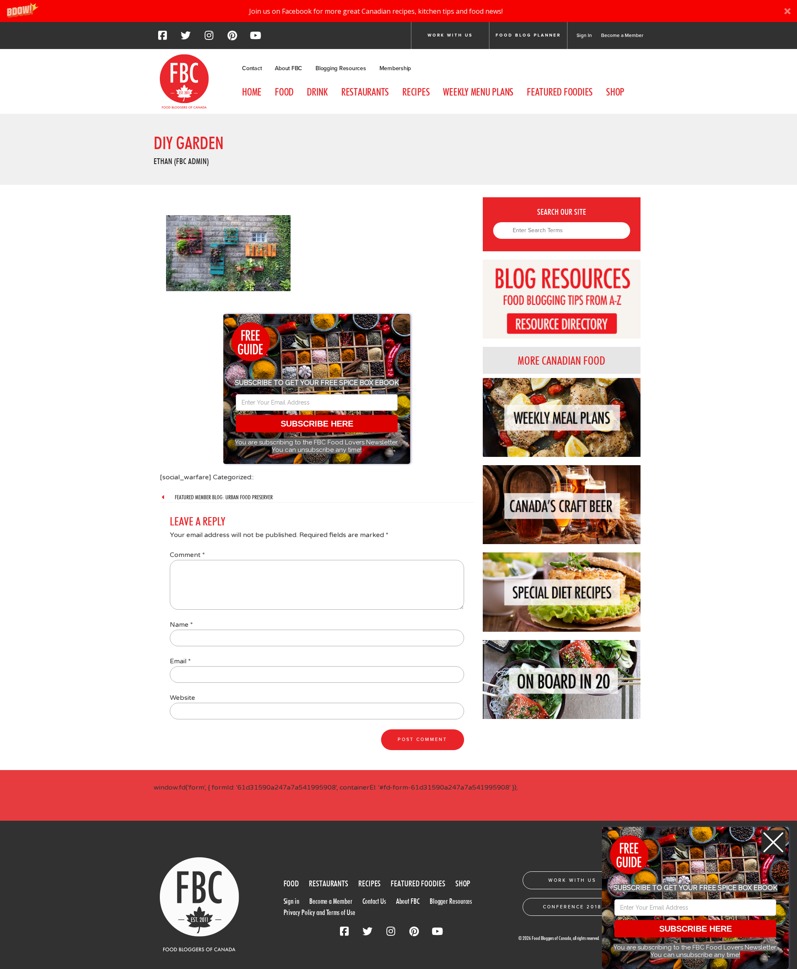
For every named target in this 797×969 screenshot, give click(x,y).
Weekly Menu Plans (478, 92)
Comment (187, 555)
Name (181, 625)
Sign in (291, 901)
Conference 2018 (572, 907)
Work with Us (450, 35)
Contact (252, 68)
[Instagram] (208, 37)
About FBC (288, 68)
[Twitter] (185, 37)
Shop (615, 92)
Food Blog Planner (528, 35)
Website (182, 698)
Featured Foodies (560, 92)
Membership (395, 68)
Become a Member (622, 35)
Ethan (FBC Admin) (181, 161)
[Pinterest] (232, 37)
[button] (398, 11)
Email (180, 661)
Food (284, 92)
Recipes (416, 92)
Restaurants (365, 92)
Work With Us (572, 880)
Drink (317, 92)
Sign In (584, 35)
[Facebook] (162, 37)
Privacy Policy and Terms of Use (319, 912)
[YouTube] (255, 37)
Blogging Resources (340, 68)
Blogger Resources (451, 901)
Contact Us (374, 901)
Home (252, 92)
